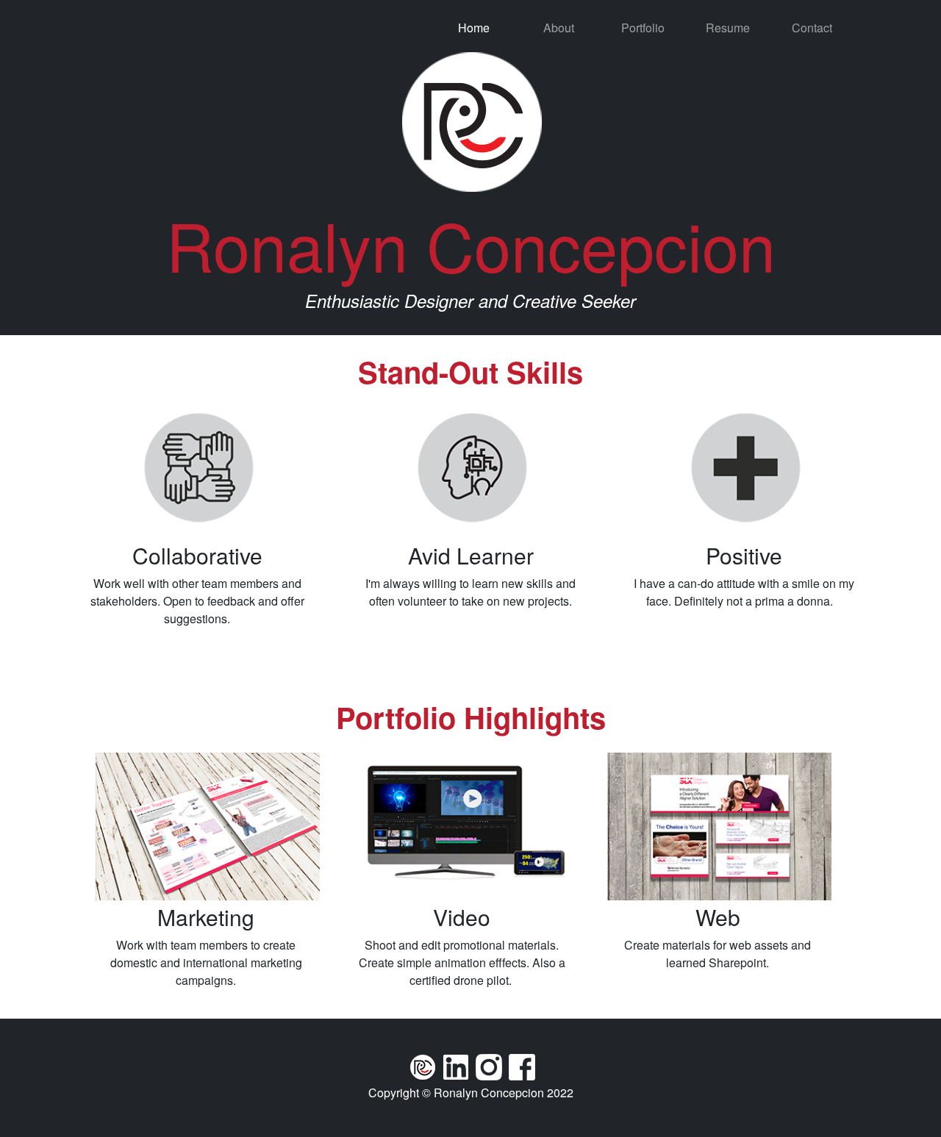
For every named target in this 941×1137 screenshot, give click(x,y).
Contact (812, 27)
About (558, 27)
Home (474, 27)
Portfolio (643, 27)
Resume (728, 27)
